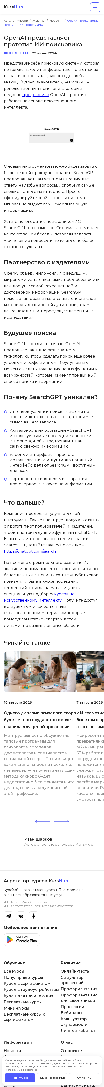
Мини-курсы (16, 1008)
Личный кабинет (78, 1030)
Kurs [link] (13, 7)
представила (35, 94)
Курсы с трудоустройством (31, 989)
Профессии (72, 1006)
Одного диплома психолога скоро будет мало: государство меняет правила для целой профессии (40, 720)
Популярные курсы (23, 977)
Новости (12, 1051)
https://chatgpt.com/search (30, 551)
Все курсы (14, 971)
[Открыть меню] (95, 7)
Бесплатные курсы (23, 1002)
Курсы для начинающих (28, 996)
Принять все (20, 1077)
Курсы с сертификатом (27, 983)
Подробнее (30, 1069)
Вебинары (71, 1013)
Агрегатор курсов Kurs (36, 880)
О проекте (71, 1051)
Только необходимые (52, 1077)
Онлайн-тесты (75, 971)
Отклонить (84, 1077)
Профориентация (79, 989)
